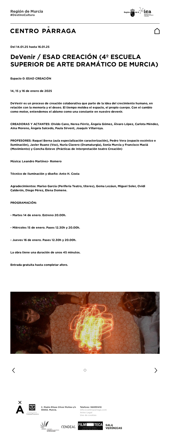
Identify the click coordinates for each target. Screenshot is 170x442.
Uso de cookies (88, 415)
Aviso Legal (86, 412)
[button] (21, 368)
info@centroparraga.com (93, 410)
